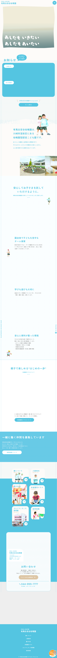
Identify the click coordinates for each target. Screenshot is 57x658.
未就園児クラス (28, 644)
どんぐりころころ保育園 (28, 647)
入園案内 (28, 638)
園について (28, 635)
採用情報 (28, 650)
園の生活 (28, 641)
